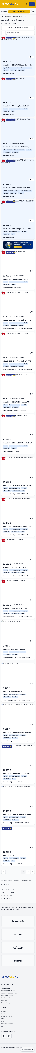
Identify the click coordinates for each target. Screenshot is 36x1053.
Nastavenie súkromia (7, 1023)
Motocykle (4, 1000)
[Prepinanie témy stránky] (27, 4)
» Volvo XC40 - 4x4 (6, 895)
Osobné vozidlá (20, 11)
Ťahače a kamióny (6, 998)
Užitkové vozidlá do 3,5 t (8, 990)
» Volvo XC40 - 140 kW (7, 892)
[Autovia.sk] (18, 934)
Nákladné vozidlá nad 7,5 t (8, 995)
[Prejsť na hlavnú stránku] (9, 4)
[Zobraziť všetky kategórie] (33, 11)
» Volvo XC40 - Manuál (7, 890)
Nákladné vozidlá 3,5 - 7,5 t (9, 993)
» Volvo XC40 (5, 884)
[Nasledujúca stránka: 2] (32, 872)
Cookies (3, 1014)
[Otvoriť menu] (32, 4)
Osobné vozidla (5, 988)
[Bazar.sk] (18, 960)
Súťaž (3, 1021)
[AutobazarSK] (18, 947)
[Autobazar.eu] (18, 921)
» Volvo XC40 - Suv (6, 898)
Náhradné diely (5, 1003)
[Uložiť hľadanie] (3, 33)
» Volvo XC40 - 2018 (7, 887)
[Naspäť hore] (3, 872)
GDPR (3, 1018)
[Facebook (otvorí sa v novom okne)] (3, 1036)
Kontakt (3, 1011)
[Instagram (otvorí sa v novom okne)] (9, 1036)
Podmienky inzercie (6, 1016)
